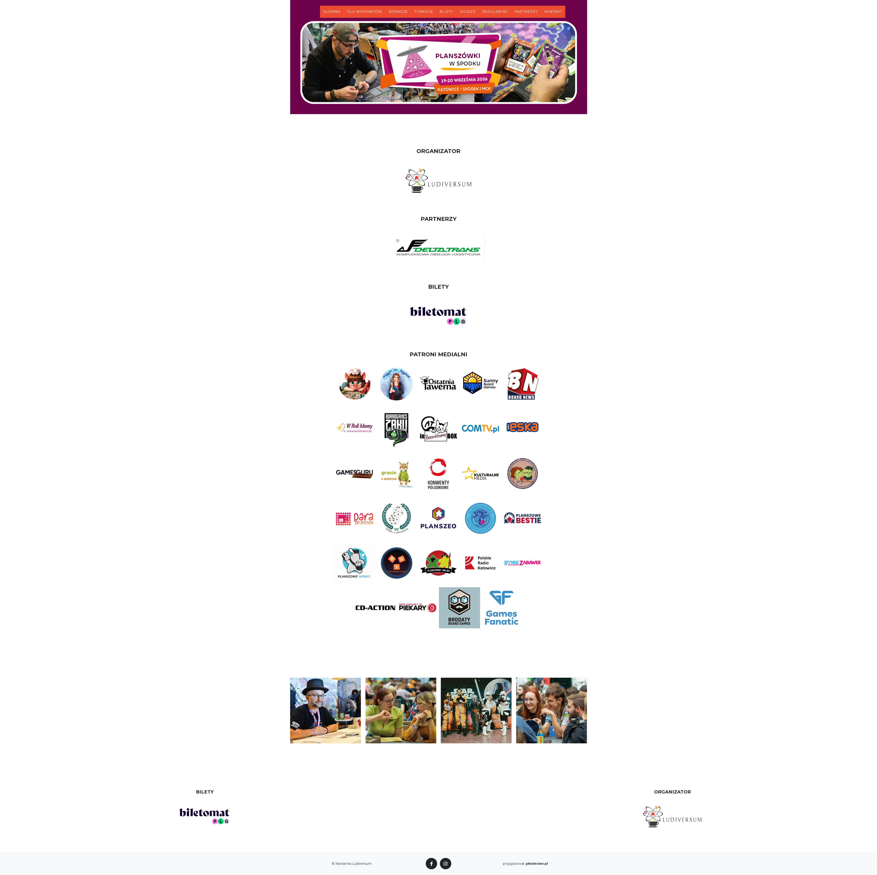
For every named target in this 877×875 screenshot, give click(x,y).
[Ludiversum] (438, 180)
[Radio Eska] (522, 428)
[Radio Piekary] (417, 607)
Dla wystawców (364, 12)
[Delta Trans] (438, 248)
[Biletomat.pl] (438, 315)
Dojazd (468, 12)
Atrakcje (398, 12)
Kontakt (553, 12)
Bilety (446, 12)
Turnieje (423, 12)
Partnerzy (526, 12)
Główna (332, 12)
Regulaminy (495, 12)
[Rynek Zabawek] (522, 562)
